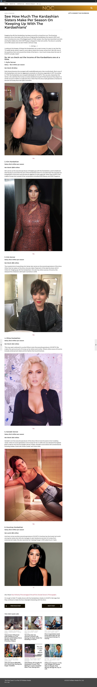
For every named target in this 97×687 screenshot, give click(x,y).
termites (27, 633)
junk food (47, 632)
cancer (54, 658)
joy (45, 659)
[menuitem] (1, 1)
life (48, 659)
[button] (39, 3)
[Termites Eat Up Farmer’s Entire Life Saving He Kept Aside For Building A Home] (33, 623)
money (6, 632)
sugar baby (15, 659)
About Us (12, 3)
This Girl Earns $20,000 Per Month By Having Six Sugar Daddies (13, 664)
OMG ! (6, 658)
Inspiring (27, 658)
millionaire (53, 659)
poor (56, 632)
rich (39, 659)
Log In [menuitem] (4, 1)
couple (39, 658)
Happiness (27, 659)
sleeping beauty (13, 632)
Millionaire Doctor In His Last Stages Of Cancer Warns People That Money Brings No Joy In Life (53, 666)
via (33, 587)
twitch (6, 633)
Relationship (11, 658)
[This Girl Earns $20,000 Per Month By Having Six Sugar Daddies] (13, 650)
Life (51, 658)
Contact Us (20, 3)
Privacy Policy (30, 3)
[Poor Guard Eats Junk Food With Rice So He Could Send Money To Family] (53, 623)
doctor (59, 658)
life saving (30, 632)
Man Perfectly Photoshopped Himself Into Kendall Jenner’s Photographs (33, 594)
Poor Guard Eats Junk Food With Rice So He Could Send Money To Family (52, 636)
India (26, 632)
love (31, 659)
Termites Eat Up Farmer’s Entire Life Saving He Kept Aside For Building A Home (33, 637)
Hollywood (9, 13)
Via (33, 158)
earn (16, 658)
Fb (37, 3)
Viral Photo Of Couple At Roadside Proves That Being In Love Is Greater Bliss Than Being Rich (33, 665)
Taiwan (19, 632)
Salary (10, 659)
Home (6, 3)
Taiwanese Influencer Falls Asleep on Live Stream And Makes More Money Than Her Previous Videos (13, 638)
